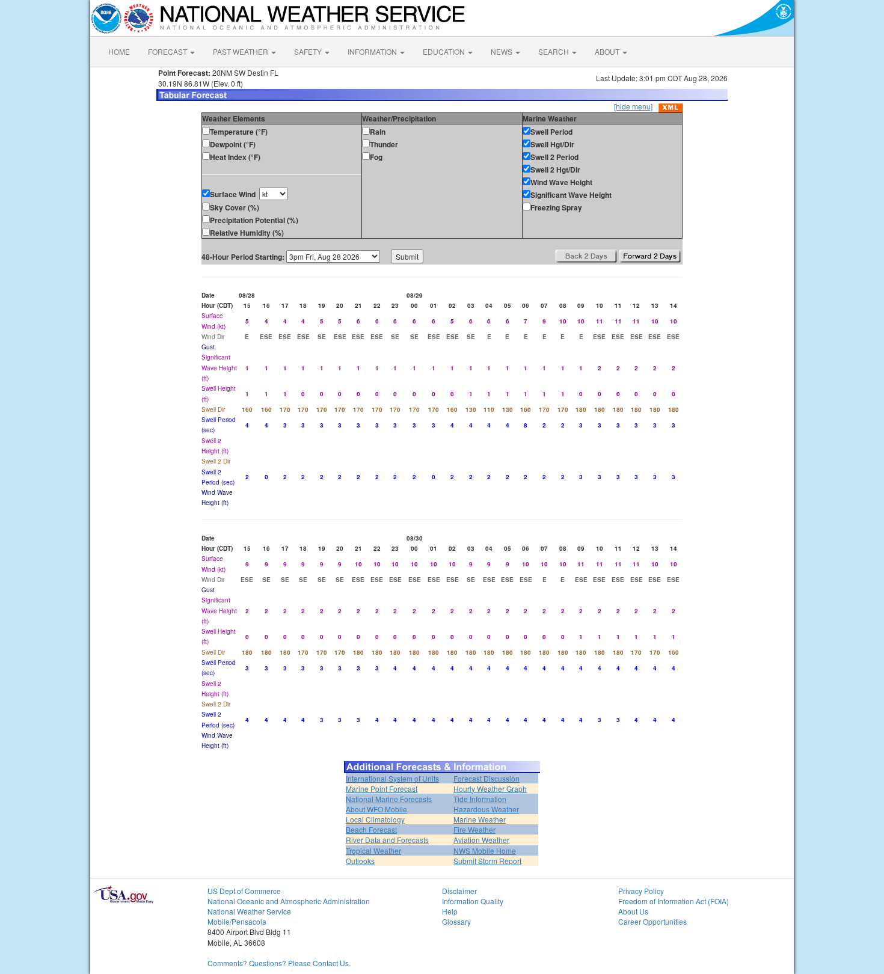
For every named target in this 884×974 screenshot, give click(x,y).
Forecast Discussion (486, 778)
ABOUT (608, 51)
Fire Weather (474, 829)
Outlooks (360, 861)
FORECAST (168, 51)
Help (450, 911)
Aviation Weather (481, 840)
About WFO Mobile (376, 809)
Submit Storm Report (487, 861)
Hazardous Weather (486, 809)
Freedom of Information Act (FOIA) (673, 901)
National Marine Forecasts (389, 799)
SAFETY (309, 51)
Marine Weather (479, 819)
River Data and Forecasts (387, 840)
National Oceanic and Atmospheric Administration (288, 901)
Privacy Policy (641, 891)
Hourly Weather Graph (490, 788)
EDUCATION (445, 51)
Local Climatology (375, 819)
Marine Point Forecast (381, 788)
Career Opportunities (652, 921)
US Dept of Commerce (244, 891)
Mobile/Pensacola (236, 921)
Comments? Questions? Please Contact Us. (279, 963)
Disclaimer (459, 891)
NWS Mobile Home (484, 850)
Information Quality (472, 901)
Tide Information (479, 799)
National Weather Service (249, 911)
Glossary (456, 921)
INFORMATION (373, 51)
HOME (119, 51)
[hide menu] (633, 106)
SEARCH (554, 51)
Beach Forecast (371, 829)
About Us (633, 911)
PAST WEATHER (241, 51)
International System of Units (392, 778)
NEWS (502, 51)
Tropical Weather (373, 850)
